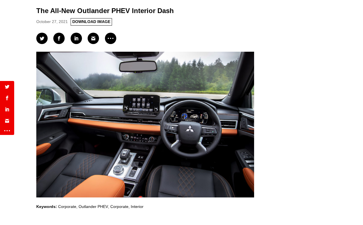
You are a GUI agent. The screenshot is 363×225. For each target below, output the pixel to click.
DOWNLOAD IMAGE (91, 21)
